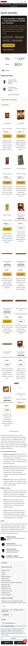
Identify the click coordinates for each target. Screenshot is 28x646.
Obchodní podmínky (6, 580)
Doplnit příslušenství (8, 49)
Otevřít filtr (6, 105)
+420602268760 (9, 626)
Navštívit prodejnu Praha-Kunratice (19, 4)
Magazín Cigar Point (6, 588)
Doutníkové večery (5, 586)
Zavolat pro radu (14, 6)
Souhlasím (20, 642)
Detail (20, 228)
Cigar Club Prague (5, 584)
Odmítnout (7, 642)
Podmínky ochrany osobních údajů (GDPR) (11, 582)
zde (6, 635)
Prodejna (3, 574)
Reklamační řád (5, 578)
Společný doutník (5, 593)
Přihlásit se (6, 615)
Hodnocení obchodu (6, 576)
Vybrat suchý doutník (8, 45)
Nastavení (13, 638)
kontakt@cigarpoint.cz (10, 623)
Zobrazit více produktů (13, 94)
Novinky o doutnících (6, 595)
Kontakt (3, 572)
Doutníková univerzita (6, 591)
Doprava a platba (5, 570)
